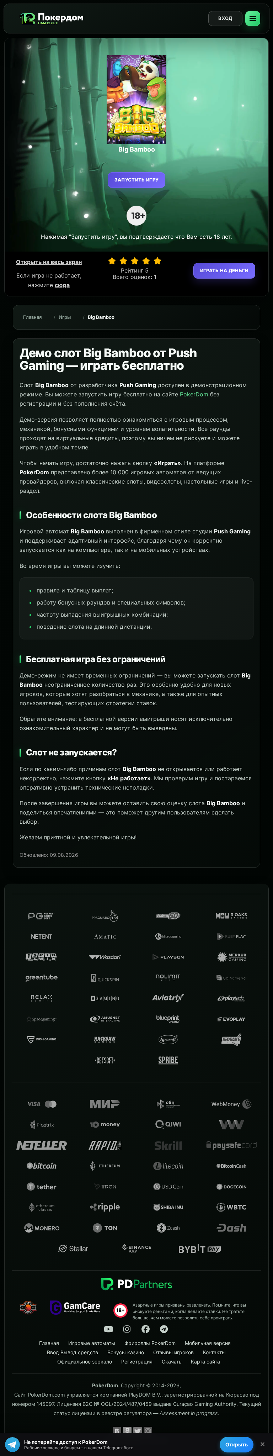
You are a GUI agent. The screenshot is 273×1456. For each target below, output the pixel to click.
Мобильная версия (208, 1343)
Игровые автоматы (91, 1343)
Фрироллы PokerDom (150, 1343)
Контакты (214, 1352)
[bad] (112, 260)
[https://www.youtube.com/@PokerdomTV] (108, 1329)
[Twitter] (137, 1431)
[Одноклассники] (127, 1431)
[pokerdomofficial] (145, 1329)
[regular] (135, 260)
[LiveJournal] (158, 1431)
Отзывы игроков (173, 1352)
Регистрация (136, 1362)
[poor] (123, 260)
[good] (146, 260)
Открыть (236, 1444)
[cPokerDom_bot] (164, 1329)
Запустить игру (136, 180)
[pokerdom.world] (127, 1329)
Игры (65, 317)
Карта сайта (205, 1362)
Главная (32, 317)
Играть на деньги (224, 270)
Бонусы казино (125, 1352)
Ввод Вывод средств (72, 1352)
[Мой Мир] (148, 1431)
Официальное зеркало (84, 1362)
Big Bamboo (101, 317)
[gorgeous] (157, 260)
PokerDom (194, 394)
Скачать (172, 1362)
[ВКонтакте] (117, 1431)
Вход (225, 18)
